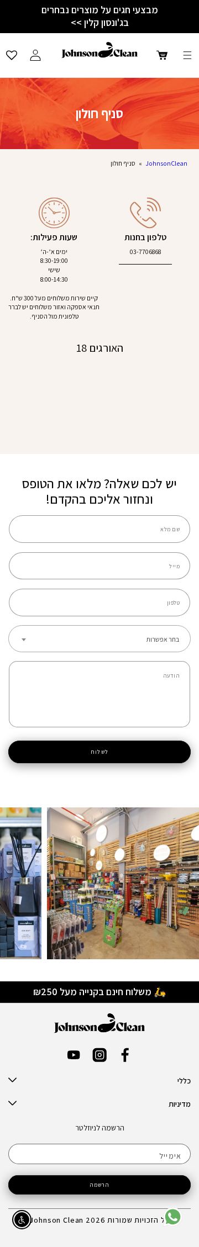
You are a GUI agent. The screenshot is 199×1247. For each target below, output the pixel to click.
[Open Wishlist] (11, 55)
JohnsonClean (166, 163)
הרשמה (100, 1184)
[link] (172, 1224)
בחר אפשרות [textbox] (162, 639)
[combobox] (99, 639)
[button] (187, 55)
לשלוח (99, 751)
